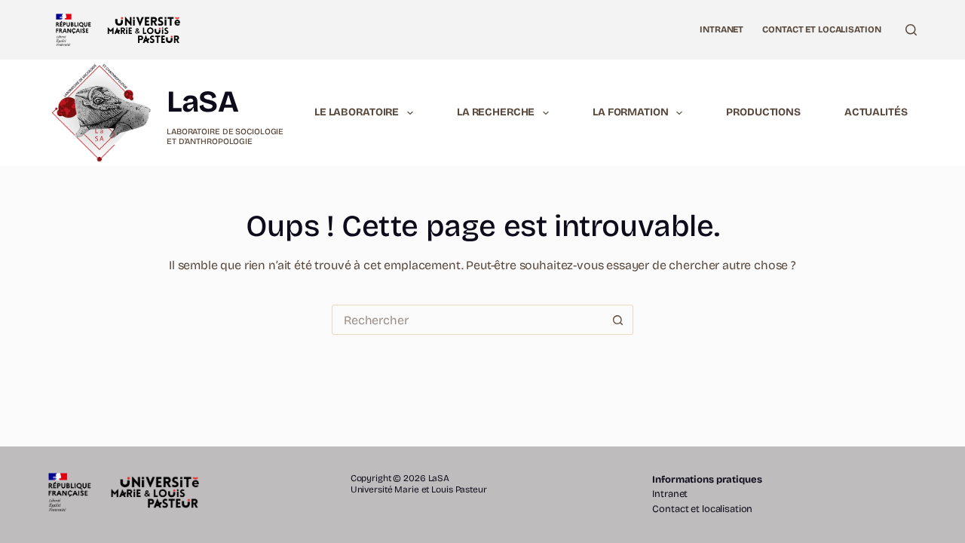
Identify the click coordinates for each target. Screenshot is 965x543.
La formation (630, 112)
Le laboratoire (356, 112)
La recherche (496, 112)
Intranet (721, 29)
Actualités (876, 112)
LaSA (202, 102)
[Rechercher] (911, 29)
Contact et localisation (821, 29)
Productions (763, 112)
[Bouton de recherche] (618, 320)
